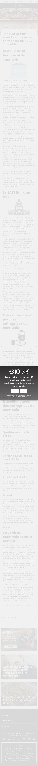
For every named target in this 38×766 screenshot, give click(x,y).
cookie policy (24, 396)
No (23, 391)
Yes (15, 391)
